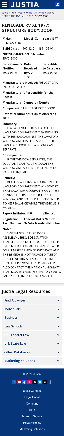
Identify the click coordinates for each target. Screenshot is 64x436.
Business (11, 317)
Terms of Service (32, 416)
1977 (30, 16)
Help (32, 409)
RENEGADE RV (11, 16)
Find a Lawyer (14, 300)
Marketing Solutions (19, 361)
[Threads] (35, 382)
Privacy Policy (32, 422)
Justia (5, 12)
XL (23, 16)
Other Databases (17, 352)
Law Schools (13, 326)
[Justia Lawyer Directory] (50, 382)
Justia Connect (32, 390)
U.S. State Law (15, 343)
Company (32, 403)
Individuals (12, 309)
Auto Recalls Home (21, 12)
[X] (45, 382)
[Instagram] (29, 382)
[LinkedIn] (14, 382)
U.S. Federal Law (16, 335)
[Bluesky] (40, 382)
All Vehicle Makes (44, 12)
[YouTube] (19, 382)
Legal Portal (32, 397)
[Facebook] (24, 382)
